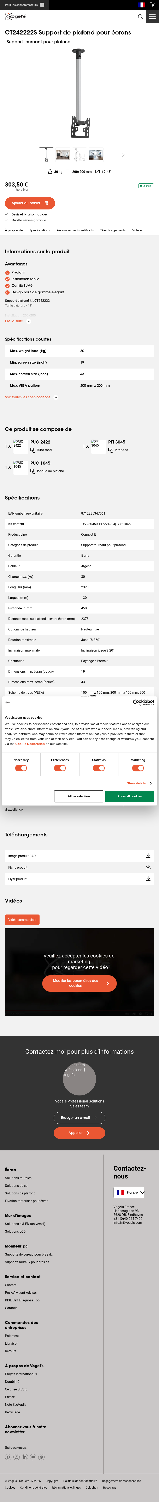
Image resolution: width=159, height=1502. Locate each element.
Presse (10, 1397)
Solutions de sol (16, 1186)
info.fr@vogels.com (127, 1223)
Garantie (11, 1308)
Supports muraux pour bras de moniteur (29, 1262)
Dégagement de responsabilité (121, 1481)
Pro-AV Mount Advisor (21, 1293)
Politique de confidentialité (80, 1481)
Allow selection (79, 796)
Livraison (11, 1343)
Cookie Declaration (30, 744)
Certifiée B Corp (16, 1389)
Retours (10, 1351)
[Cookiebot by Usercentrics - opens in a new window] (136, 702)
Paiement (12, 1336)
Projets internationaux (21, 1374)
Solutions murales (18, 1178)
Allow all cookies (129, 796)
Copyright (52, 1481)
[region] (79, 94)
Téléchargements (113, 230)
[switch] (60, 768)
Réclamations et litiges (66, 1487)
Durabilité (12, 1382)
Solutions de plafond (20, 1193)
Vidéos (137, 230)
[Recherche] (142, 6)
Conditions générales (33, 1487)
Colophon (92, 1487)
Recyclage (12, 1412)
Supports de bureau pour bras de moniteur (29, 1254)
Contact (10, 1285)
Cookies (10, 1487)
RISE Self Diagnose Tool (22, 1300)
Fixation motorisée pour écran (26, 1201)
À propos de (14, 230)
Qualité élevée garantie (29, 220)
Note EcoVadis (15, 1405)
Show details (136, 783)
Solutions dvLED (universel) (25, 1224)
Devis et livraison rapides (30, 214)
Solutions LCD (15, 1231)
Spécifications (40, 230)
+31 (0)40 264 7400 (127, 1219)
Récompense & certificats (75, 230)
